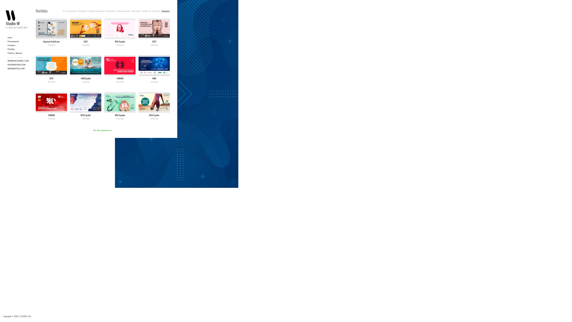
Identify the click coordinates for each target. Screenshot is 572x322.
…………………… (15, 57)
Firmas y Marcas (15, 53)
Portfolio (11, 49)
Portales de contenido (151, 11)
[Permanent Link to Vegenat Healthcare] (51, 28)
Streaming (165, 11)
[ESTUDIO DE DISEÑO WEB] (16, 17)
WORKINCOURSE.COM (17, 61)
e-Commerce (71, 11)
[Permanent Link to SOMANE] (120, 65)
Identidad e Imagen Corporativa (92, 11)
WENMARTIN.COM (16, 69)
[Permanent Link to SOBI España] (85, 65)
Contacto (11, 45)
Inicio (10, 38)
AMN (154, 78)
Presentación (13, 41)
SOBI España (86, 78)
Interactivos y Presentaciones (118, 11)
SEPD (86, 42)
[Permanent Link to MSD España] (120, 28)
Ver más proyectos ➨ (102, 130)
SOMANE (119, 78)
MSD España (120, 42)
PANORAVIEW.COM (16, 65)
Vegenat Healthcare (51, 42)
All (64, 11)
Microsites (136, 11)
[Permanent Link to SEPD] (85, 28)
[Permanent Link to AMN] (154, 65)
